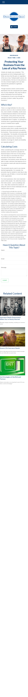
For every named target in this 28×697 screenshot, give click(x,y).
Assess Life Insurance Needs (10, 348)
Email (2, 259)
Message (3, 267)
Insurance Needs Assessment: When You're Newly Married (10, 318)
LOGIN (15, 26)
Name (3, 250)
